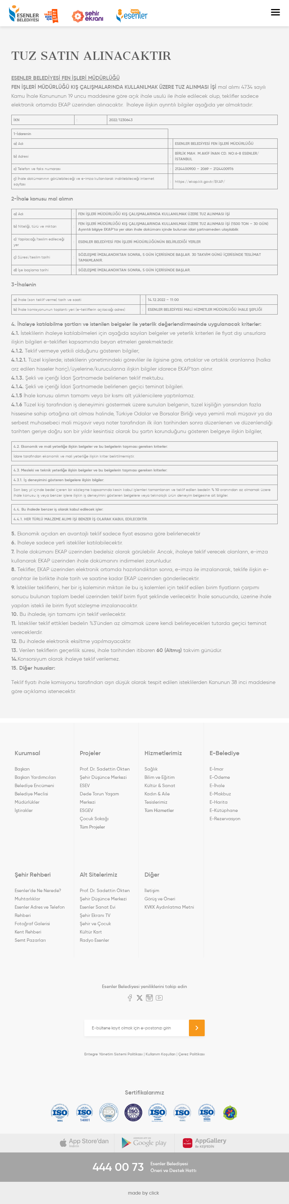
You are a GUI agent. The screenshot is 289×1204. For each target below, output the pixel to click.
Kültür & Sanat (159, 785)
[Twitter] (139, 998)
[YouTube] (159, 998)
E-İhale (217, 785)
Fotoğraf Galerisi (32, 923)
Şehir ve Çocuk (95, 923)
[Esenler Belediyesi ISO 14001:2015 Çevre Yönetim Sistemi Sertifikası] (84, 1112)
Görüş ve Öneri (159, 898)
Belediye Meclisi (31, 794)
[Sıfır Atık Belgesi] (230, 1112)
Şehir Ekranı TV (87, 16)
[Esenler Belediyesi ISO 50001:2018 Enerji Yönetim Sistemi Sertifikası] (206, 1112)
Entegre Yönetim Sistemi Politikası (113, 1054)
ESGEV (86, 810)
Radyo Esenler (132, 16)
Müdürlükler (27, 802)
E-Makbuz (220, 794)
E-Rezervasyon (225, 818)
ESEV (85, 785)
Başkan (22, 769)
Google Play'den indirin (144, 1143)
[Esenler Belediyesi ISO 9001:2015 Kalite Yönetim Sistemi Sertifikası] (60, 1112)
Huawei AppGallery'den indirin (205, 1143)
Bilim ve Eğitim (159, 777)
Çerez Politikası (191, 1054)
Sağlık (151, 769)
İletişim (151, 890)
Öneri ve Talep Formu (51, 16)
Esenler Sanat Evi (98, 907)
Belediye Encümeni (34, 785)
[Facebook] (129, 998)
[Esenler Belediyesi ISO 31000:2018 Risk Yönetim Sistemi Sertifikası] (158, 1112)
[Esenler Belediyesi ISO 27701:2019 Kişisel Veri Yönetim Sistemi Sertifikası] (133, 1112)
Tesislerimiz (155, 802)
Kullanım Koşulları (160, 1054)
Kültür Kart (91, 932)
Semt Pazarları (30, 940)
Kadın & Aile (157, 794)
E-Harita (219, 802)
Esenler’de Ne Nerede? (38, 890)
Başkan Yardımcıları (35, 777)
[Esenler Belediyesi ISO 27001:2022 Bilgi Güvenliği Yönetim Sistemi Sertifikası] (109, 1112)
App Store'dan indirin (84, 1143)
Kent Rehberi (28, 932)
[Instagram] (149, 998)
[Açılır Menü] (275, 13)
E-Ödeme (220, 777)
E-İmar (217, 769)
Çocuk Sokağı (94, 818)
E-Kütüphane (224, 810)
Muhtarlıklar (27, 898)
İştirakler (24, 810)
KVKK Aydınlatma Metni (169, 907)
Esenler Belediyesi (24, 13)
